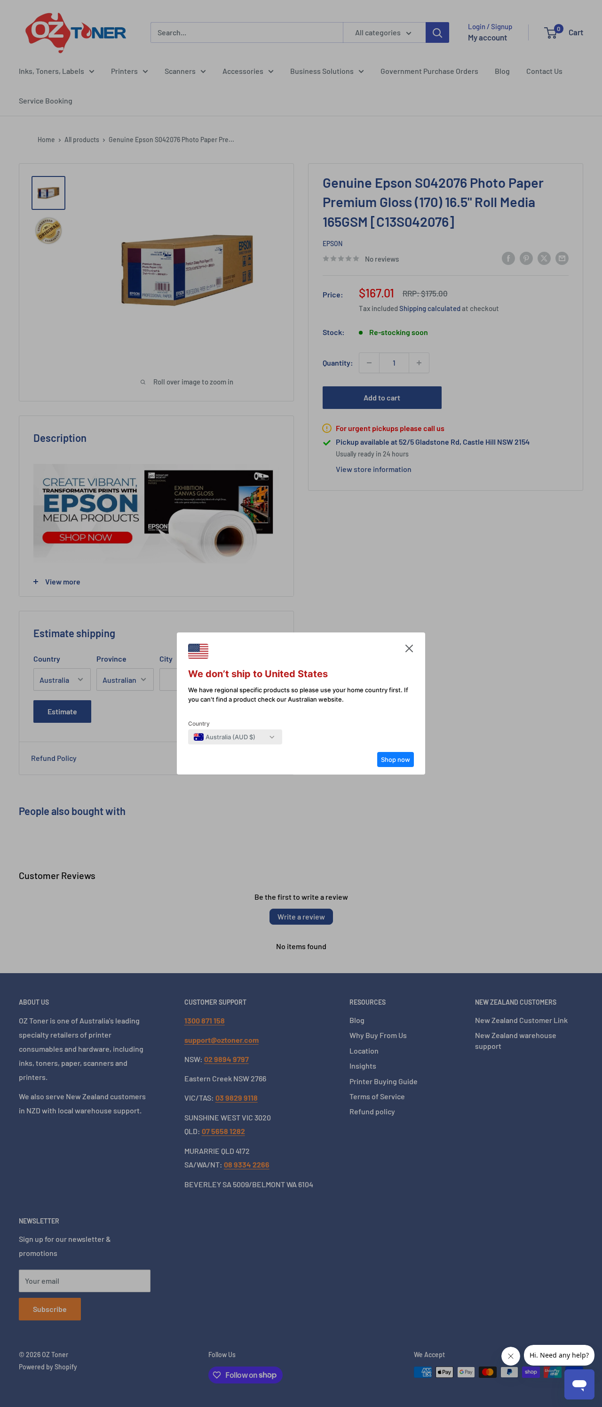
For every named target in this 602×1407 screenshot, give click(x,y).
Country (199, 723)
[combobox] (224, 737)
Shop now (395, 759)
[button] (409, 651)
